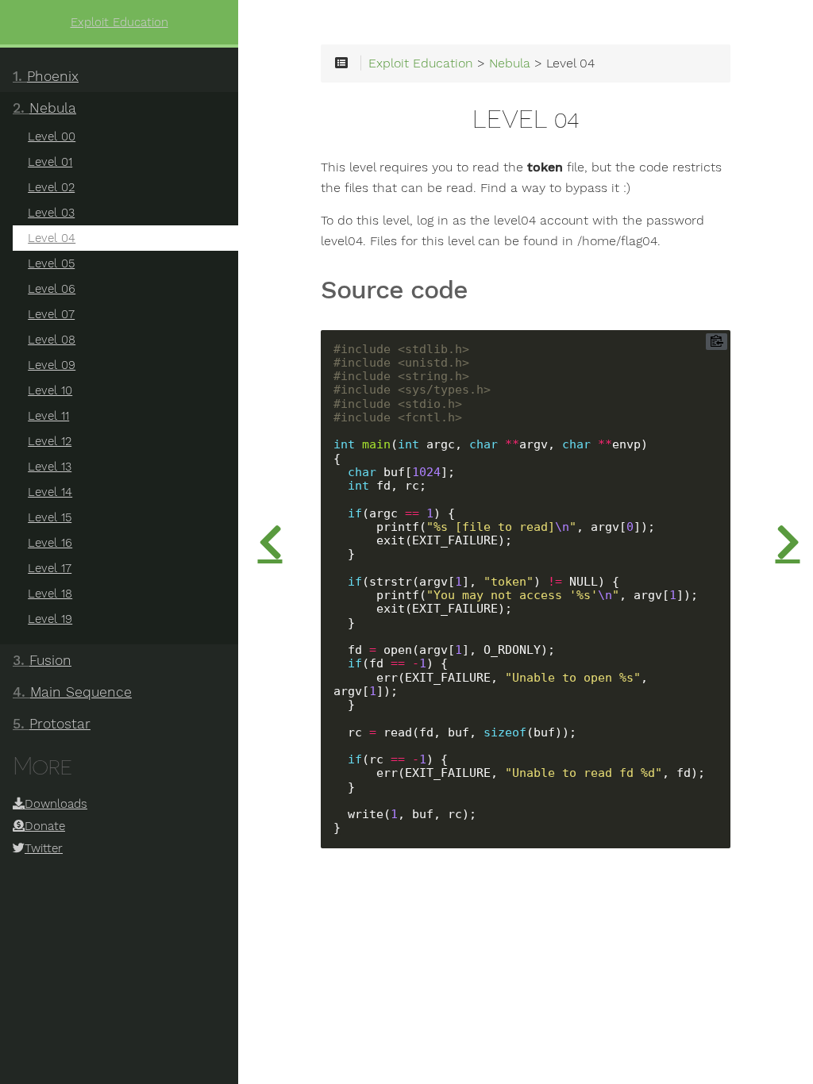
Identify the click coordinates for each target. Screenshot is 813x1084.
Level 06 (51, 289)
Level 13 (49, 466)
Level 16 (50, 543)
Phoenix (46, 76)
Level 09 (51, 365)
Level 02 (51, 187)
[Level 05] (787, 542)
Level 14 (50, 492)
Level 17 (49, 568)
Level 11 (48, 416)
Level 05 (51, 263)
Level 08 (51, 340)
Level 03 (51, 213)
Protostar (52, 724)
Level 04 (51, 238)
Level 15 (49, 517)
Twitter (44, 848)
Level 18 (50, 593)
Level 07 (51, 314)
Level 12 (49, 441)
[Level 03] (270, 542)
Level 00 (51, 136)
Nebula (44, 108)
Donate (45, 826)
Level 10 (50, 390)
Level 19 (50, 619)
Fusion (42, 660)
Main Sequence (72, 692)
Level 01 (50, 162)
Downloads (56, 804)
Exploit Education (119, 22)
